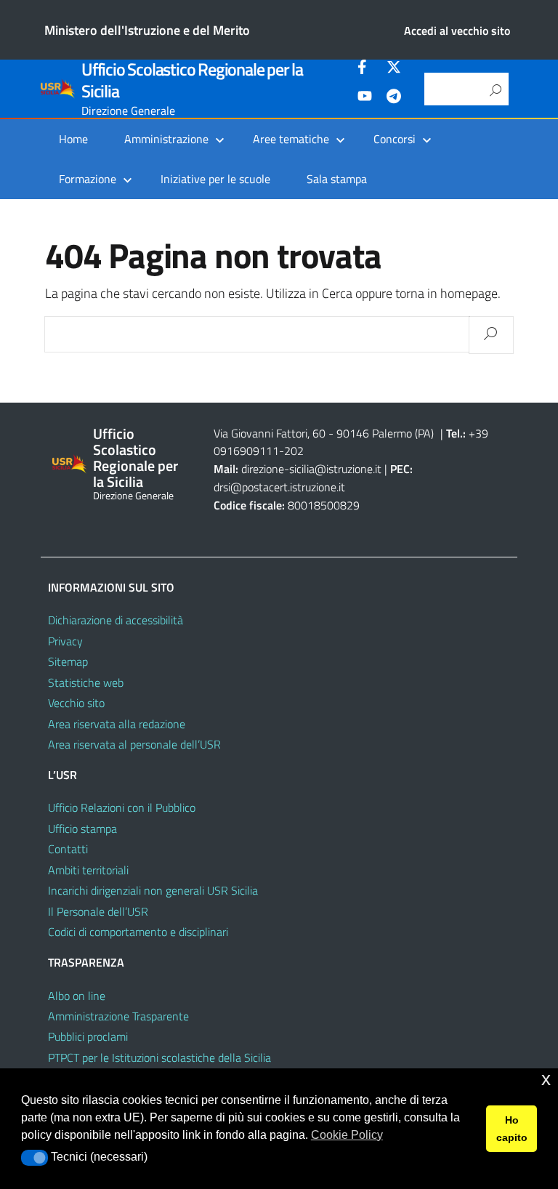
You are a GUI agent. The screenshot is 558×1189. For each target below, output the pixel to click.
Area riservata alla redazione (116, 724)
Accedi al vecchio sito (457, 30)
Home (73, 139)
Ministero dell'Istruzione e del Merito (147, 30)
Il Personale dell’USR (98, 911)
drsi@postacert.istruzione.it (279, 487)
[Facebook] (364, 69)
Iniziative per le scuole (215, 179)
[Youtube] (364, 98)
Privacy (65, 641)
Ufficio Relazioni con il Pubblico (121, 807)
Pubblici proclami (88, 1036)
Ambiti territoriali (88, 870)
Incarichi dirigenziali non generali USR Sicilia (153, 890)
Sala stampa (337, 179)
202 (294, 450)
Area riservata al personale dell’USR (134, 744)
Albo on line (76, 995)
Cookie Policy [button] (347, 1135)
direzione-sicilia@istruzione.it (311, 468)
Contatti (68, 849)
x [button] (546, 1079)
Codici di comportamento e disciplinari (138, 931)
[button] (34, 1158)
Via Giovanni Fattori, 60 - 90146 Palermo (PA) (324, 433)
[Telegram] (394, 98)
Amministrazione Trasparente (118, 1016)
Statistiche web (86, 682)
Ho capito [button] (511, 1128)
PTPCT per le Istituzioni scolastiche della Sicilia (159, 1057)
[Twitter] (394, 69)
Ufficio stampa (82, 828)
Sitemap (68, 661)
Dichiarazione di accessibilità (115, 620)
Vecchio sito (76, 703)
